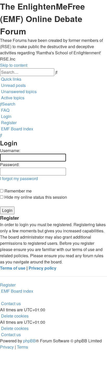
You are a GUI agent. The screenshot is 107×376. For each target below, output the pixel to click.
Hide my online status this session (35, 197)
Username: (10, 150)
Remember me (17, 191)
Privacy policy (42, 268)
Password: (9, 164)
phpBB (29, 341)
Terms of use (12, 268)
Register (8, 285)
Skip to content (13, 65)
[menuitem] (13, 85)
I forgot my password (19, 178)
